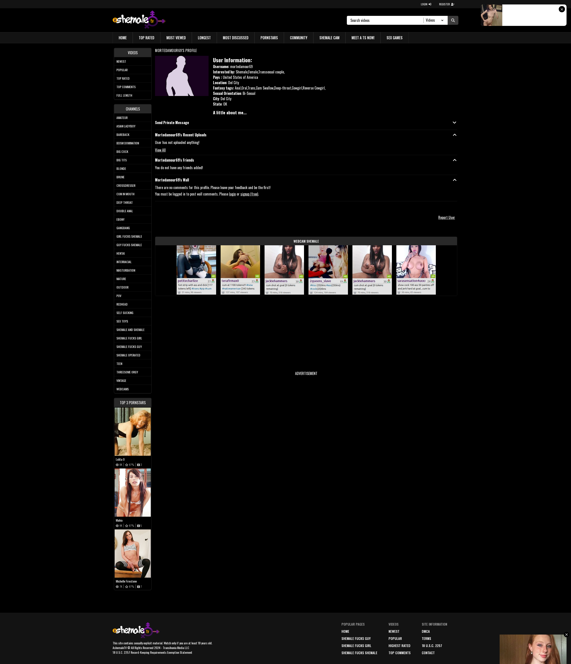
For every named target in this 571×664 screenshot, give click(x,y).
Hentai (120, 253)
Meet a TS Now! (363, 37)
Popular (122, 69)
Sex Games (395, 37)
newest (394, 631)
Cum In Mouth (125, 193)
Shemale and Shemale (130, 329)
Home (123, 37)
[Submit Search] (453, 20)
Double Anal (124, 210)
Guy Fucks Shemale (129, 244)
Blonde (121, 168)
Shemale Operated (128, 355)
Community (298, 37)
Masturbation (125, 270)
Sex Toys (122, 321)
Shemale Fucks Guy (129, 346)
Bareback (122, 134)
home (345, 631)
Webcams (122, 389)
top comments (400, 652)
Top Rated (146, 37)
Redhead (122, 304)
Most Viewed (176, 37)
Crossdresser (125, 185)
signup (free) (249, 194)
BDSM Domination (127, 143)
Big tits (121, 160)
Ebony (120, 219)
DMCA (426, 631)
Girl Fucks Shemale (129, 236)
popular (395, 638)
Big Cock (122, 151)
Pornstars (269, 37)
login (232, 194)
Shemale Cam (329, 37)
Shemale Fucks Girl (129, 338)
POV (118, 295)
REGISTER (444, 4)
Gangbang (123, 227)
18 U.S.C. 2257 (432, 645)
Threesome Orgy (127, 372)
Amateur (122, 117)
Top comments (126, 86)
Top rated (123, 78)
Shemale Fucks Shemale (359, 652)
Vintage (121, 380)
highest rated (399, 645)
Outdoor (122, 287)
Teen (119, 363)
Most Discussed (235, 37)
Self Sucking (124, 312)
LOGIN (424, 4)
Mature (121, 278)
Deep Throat (124, 202)
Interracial (124, 261)
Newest (121, 61)
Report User (446, 217)
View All (160, 150)
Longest (204, 37)
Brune (120, 177)
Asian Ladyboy (125, 126)
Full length (124, 95)
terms (426, 638)
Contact (428, 652)
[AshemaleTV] (139, 20)
